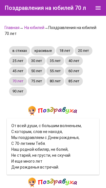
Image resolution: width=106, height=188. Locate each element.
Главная (12, 27)
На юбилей (34, 27)
